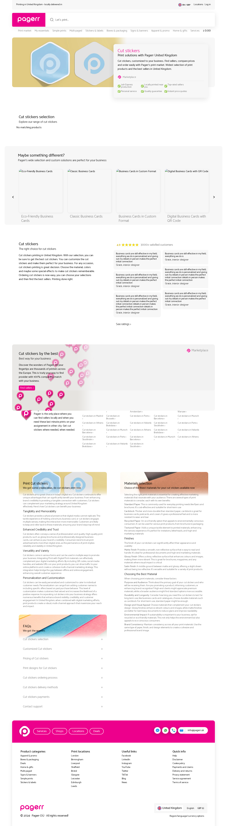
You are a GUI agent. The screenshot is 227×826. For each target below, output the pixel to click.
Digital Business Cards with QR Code (186, 219)
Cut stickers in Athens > (92, 424)
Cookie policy (178, 763)
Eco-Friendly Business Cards (37, 219)
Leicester (75, 779)
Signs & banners (139, 30)
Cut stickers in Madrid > (92, 417)
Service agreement (181, 779)
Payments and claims (182, 767)
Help (174, 756)
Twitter (125, 771)
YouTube (126, 767)
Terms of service (180, 782)
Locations (198, 4)
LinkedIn (126, 760)
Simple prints (59, 30)
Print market (24, 30)
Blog (124, 779)
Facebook (126, 756)
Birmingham (77, 760)
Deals (96, 731)
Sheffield (75, 767)
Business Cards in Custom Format (137, 219)
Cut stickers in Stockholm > (160, 424)
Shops (59, 731)
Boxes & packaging (117, 30)
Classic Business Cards (86, 217)
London (75, 756)
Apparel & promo (160, 30)
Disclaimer (177, 760)
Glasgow (75, 775)
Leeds (74, 786)
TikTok (125, 775)
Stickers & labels (94, 30)
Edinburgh (76, 782)
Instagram (127, 763)
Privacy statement (181, 775)
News (124, 782)
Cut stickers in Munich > (188, 417)
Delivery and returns (182, 771)
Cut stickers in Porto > (140, 416)
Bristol (74, 771)
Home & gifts (180, 30)
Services (194, 30)
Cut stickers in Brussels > (113, 417)
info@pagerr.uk (196, 730)
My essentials (42, 30)
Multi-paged (75, 30)
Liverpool (75, 763)
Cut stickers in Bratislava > (113, 424)
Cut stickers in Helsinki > (140, 424)
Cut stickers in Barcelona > (160, 417)
